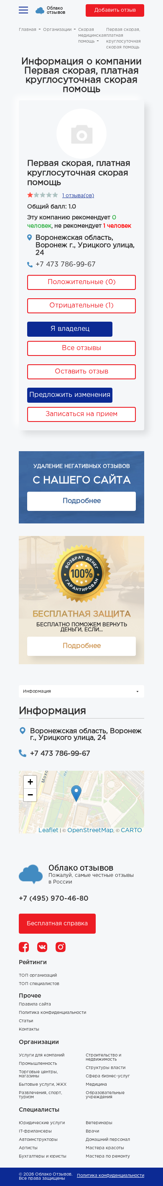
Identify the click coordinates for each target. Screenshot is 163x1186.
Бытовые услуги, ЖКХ (42, 1085)
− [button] (30, 795)
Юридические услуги (42, 1123)
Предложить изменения (69, 395)
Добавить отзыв (115, 10)
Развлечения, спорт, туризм (40, 1095)
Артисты (28, 1148)
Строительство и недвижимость (103, 1058)
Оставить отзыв (81, 371)
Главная (27, 30)
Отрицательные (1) (81, 305)
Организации (57, 30)
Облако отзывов (56, 10)
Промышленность (38, 1064)
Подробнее (82, 501)
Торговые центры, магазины (38, 1074)
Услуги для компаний (41, 1055)
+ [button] (30, 782)
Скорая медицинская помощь (92, 35)
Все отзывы (81, 348)
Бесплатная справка (57, 923)
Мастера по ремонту (108, 1156)
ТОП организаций (38, 976)
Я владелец (70, 329)
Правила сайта (35, 1004)
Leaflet (48, 830)
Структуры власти (105, 1068)
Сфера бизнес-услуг (108, 1076)
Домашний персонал (108, 1140)
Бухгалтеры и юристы (42, 1156)
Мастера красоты (105, 1148)
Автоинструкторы (38, 1140)
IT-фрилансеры (35, 1131)
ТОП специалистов (39, 984)
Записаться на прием (81, 414)
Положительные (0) (82, 282)
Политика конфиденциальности (52, 1013)
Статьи (26, 1021)
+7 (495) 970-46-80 (54, 899)
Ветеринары (99, 1123)
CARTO (131, 830)
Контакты (29, 1029)
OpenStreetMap (90, 830)
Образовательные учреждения (105, 1095)
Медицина (96, 1085)
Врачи (92, 1131)
